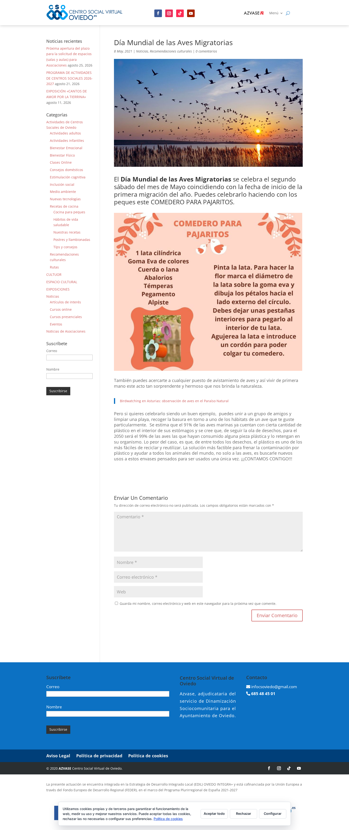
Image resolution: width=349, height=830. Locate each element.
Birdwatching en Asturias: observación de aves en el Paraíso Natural (174, 401)
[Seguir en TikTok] (289, 768)
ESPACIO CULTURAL (61, 282)
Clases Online (61, 162)
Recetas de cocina (64, 206)
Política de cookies (148, 755)
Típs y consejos (65, 247)
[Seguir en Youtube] (191, 13)
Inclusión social (62, 184)
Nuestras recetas (66, 232)
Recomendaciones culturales (171, 51)
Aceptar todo (214, 813)
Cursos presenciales (66, 317)
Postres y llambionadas (71, 239)
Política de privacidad (99, 755)
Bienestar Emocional (66, 148)
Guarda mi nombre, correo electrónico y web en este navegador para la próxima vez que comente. (198, 603)
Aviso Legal (58, 755)
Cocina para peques (69, 212)
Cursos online (61, 309)
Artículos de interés (65, 302)
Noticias (142, 51)
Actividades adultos (65, 133)
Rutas (54, 267)
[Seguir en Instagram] (169, 13)
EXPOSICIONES (58, 289)
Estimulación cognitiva (67, 177)
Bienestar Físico (62, 155)
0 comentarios (206, 51)
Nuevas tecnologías (65, 199)
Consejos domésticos (66, 169)
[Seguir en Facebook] (158, 13)
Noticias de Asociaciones (65, 331)
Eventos (56, 324)
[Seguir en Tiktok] (180, 13)
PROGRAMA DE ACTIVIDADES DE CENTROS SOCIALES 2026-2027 (69, 78)
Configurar (273, 813)
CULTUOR (53, 274)
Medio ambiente (63, 191)
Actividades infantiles (67, 140)
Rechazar (243, 813)
